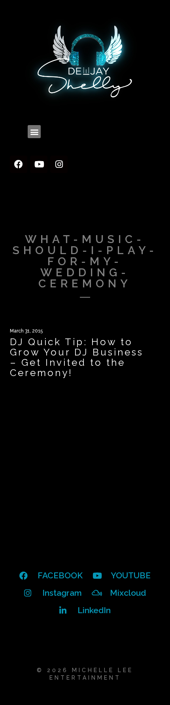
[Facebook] (18, 164)
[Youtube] (38, 164)
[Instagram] (59, 164)
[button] (34, 131)
